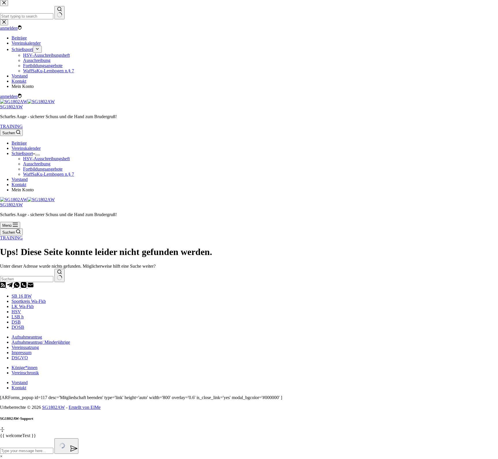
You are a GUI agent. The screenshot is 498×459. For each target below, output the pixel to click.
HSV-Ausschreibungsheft (46, 158)
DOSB (18, 327)
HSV (16, 311)
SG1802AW (11, 106)
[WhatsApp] (17, 286)
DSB (16, 322)
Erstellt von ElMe (85, 407)
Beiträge (19, 143)
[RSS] (3, 286)
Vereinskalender (26, 148)
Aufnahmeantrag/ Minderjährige (41, 342)
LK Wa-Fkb (23, 306)
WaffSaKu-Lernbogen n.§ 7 (48, 174)
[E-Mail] (30, 286)
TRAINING (11, 126)
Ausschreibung (36, 163)
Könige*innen (24, 367)
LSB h (18, 316)
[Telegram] (10, 286)
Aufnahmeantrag (27, 337)
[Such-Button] (59, 275)
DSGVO (20, 357)
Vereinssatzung (25, 347)
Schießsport (22, 153)
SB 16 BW (22, 296)
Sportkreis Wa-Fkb (29, 301)
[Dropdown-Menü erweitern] (37, 155)
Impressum (21, 352)
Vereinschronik (25, 372)
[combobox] (26, 279)
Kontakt (19, 184)
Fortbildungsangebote (43, 169)
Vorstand (20, 179)
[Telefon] (24, 286)
